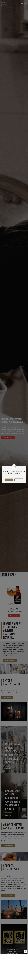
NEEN (19, 479)
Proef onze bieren (8, 437)
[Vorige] (13, 619)
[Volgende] (15, 619)
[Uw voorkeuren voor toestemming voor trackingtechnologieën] (25, 951)
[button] (24, 3)
